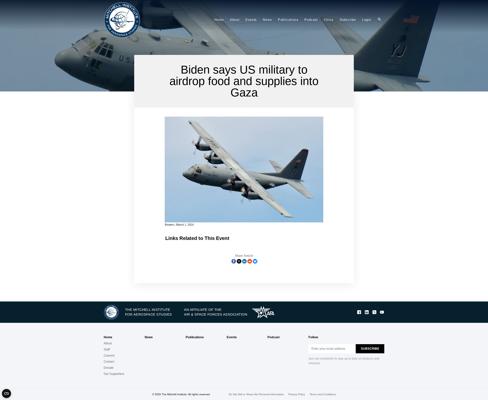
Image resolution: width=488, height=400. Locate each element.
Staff (107, 349)
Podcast (273, 337)
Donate (109, 367)
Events (232, 337)
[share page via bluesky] (255, 261)
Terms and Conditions (323, 394)
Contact (109, 361)
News (149, 337)
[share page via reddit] (249, 261)
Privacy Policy (296, 394)
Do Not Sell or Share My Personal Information (256, 394)
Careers (109, 355)
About (108, 343)
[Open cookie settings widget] (6, 393)
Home (108, 337)
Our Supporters (114, 373)
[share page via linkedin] (244, 261)
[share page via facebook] (233, 261)
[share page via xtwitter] (239, 261)
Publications (195, 337)
